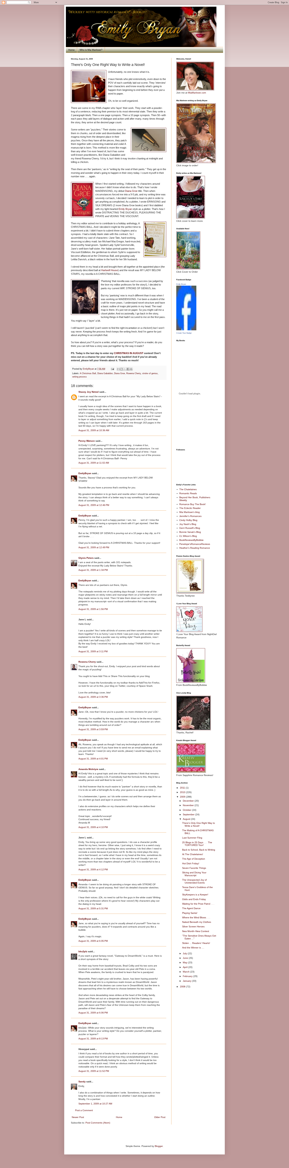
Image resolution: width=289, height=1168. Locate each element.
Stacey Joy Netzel (88, 392)
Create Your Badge (184, 333)
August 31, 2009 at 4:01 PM (93, 758)
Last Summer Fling (192, 837)
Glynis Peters (86, 558)
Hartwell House (109, 270)
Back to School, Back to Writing (198, 849)
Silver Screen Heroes (193, 926)
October (187, 810)
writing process (79, 377)
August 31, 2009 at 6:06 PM (93, 1012)
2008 (183, 986)
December (189, 800)
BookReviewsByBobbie (191, 540)
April (185, 967)
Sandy (82, 1081)
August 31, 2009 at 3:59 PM (93, 729)
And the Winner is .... (193, 947)
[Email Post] (112, 369)
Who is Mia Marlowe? (91, 49)
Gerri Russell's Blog (189, 528)
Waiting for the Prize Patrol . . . (198, 903)
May (185, 962)
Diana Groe (131, 190)
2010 (183, 792)
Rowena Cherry (133, 373)
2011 (183, 787)
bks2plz (82, 951)
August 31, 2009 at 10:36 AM (93, 430)
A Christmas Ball (88, 373)
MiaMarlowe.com (197, 92)
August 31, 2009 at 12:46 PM (93, 505)
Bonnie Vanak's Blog (190, 532)
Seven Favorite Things (194, 868)
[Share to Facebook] (128, 369)
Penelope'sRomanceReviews (194, 544)
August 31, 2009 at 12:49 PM (93, 547)
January (187, 981)
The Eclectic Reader (190, 508)
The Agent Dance (191, 908)
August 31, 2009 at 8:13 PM (93, 1038)
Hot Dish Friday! (190, 863)
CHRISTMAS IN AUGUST (129, 353)
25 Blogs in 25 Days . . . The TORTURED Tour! (197, 844)
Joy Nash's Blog (187, 524)
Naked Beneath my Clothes (196, 922)
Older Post (159, 1117)
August (187, 819)
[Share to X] (124, 369)
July (185, 953)
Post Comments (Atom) (97, 1122)
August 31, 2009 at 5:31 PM (93, 908)
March (186, 971)
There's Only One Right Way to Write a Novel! (198, 824)
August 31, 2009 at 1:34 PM (93, 570)
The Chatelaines (188, 489)
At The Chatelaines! (192, 854)
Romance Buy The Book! (192, 504)
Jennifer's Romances (190, 516)
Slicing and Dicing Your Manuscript (194, 874)
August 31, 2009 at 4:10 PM (93, 827)
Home (71, 49)
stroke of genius (150, 373)
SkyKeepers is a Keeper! (195, 894)
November (189, 805)
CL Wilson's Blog (188, 536)
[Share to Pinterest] (131, 369)
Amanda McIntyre (88, 769)
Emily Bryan (126, 209)
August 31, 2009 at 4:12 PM (93, 869)
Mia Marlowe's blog (189, 512)
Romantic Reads (188, 493)
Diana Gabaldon (105, 373)
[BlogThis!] (121, 369)
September (189, 814)
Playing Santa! (189, 913)
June (186, 958)
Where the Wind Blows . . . (196, 917)
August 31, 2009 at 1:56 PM (93, 609)
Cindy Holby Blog (188, 520)
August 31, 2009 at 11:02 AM (93, 462)
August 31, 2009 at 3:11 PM (93, 651)
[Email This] (118, 369)
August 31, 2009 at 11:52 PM (93, 1071)
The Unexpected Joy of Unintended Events (194, 881)
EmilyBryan (84, 473)
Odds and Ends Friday (194, 899)
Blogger (159, 1146)
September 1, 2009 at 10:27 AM (95, 1103)
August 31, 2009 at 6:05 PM (93, 941)
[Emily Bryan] (186, 329)
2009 (183, 796)
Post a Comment (84, 1110)
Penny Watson (86, 441)
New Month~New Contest (195, 931)
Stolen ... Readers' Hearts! (196, 943)
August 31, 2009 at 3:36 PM (93, 697)
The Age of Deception (193, 858)
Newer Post (78, 1117)
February (188, 976)
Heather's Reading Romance (194, 548)
